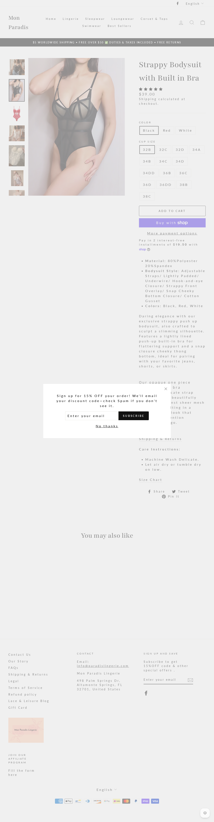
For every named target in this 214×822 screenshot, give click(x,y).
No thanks (107, 426)
